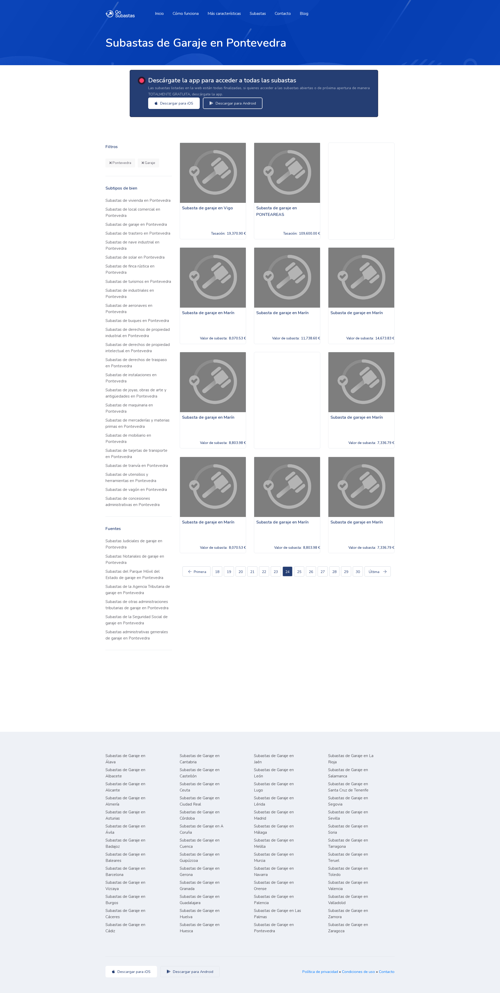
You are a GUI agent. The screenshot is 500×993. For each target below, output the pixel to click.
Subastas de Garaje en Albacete (125, 773)
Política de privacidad (320, 971)
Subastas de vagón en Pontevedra (136, 489)
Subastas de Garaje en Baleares (125, 857)
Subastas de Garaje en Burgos (125, 899)
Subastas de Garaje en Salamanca (348, 773)
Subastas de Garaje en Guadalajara (200, 899)
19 (229, 571)
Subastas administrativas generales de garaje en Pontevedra (136, 635)
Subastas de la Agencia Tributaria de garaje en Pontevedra (137, 589)
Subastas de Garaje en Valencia (348, 885)
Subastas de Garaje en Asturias (125, 815)
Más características (224, 13)
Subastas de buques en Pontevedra (137, 320)
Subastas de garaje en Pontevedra (136, 224)
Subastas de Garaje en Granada (200, 885)
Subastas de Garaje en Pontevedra (274, 928)
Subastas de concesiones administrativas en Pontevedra (132, 501)
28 (334, 571)
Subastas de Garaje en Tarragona (348, 843)
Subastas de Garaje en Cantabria (200, 759)
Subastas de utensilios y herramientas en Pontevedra (130, 477)
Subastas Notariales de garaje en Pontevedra (134, 559)
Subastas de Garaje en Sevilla (348, 815)
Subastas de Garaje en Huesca (200, 928)
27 (323, 571)
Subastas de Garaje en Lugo (274, 787)
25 (299, 571)
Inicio (159, 13)
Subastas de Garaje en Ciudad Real (200, 801)
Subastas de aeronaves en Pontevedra (128, 308)
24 (287, 571)
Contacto (283, 13)
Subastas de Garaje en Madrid (274, 815)
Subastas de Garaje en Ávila (125, 829)
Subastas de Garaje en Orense (274, 885)
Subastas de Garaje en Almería (125, 801)
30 (358, 571)
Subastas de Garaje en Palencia (274, 899)
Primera (200, 571)
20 (241, 571)
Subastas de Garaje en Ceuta (200, 787)
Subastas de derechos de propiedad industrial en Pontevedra (137, 332)
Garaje (149, 163)
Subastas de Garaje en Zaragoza (348, 928)
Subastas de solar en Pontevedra (135, 257)
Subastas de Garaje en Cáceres (125, 913)
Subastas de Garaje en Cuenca (200, 843)
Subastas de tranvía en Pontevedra (136, 465)
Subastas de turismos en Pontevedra (138, 281)
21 (252, 571)
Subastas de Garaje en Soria (348, 829)
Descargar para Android (235, 103)
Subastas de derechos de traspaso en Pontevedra (136, 363)
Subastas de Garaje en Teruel (348, 857)
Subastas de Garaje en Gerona (200, 871)
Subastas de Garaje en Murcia (274, 857)
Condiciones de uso (358, 971)
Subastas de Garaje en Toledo (348, 871)
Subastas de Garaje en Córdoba (200, 815)
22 (264, 571)
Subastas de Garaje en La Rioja (350, 759)
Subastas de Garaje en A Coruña (201, 829)
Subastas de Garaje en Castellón (200, 773)
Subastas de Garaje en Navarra (274, 871)
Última (374, 571)
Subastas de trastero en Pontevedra (137, 233)
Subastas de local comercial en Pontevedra (132, 212)
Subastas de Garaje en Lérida (274, 801)
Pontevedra (121, 163)
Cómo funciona (186, 13)
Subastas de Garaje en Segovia (348, 801)
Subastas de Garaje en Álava (125, 759)
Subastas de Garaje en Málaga (274, 829)
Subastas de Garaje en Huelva (200, 913)
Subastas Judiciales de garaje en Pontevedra (133, 544)
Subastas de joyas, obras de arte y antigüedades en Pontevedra (135, 393)
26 (311, 571)
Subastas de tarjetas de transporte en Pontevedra (136, 453)
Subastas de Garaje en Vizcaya (125, 885)
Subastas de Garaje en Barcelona (125, 871)
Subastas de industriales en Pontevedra (129, 293)
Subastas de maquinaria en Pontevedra (129, 408)
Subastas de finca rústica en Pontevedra (129, 269)
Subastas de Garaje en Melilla (274, 843)
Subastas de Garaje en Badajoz (125, 843)
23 (276, 571)
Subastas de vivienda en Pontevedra (138, 200)
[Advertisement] (361, 191)
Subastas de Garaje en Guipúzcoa (200, 857)
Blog (304, 13)
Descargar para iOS (176, 103)
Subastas (258, 13)
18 (217, 571)
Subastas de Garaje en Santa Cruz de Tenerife (348, 787)
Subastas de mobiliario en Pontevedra (128, 438)
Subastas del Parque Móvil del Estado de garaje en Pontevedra (134, 574)
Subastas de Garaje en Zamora (348, 913)
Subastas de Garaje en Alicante (125, 787)
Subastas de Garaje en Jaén (274, 759)
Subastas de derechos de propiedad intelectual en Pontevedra (137, 348)
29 (346, 571)
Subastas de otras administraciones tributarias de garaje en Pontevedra (136, 605)
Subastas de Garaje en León (274, 773)
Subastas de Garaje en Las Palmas (277, 913)
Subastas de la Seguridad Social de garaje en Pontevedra (136, 620)
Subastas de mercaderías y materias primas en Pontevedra (137, 423)
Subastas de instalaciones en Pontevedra (131, 378)
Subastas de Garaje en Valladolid (348, 899)
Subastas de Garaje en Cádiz (125, 928)
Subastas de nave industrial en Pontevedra (132, 245)
